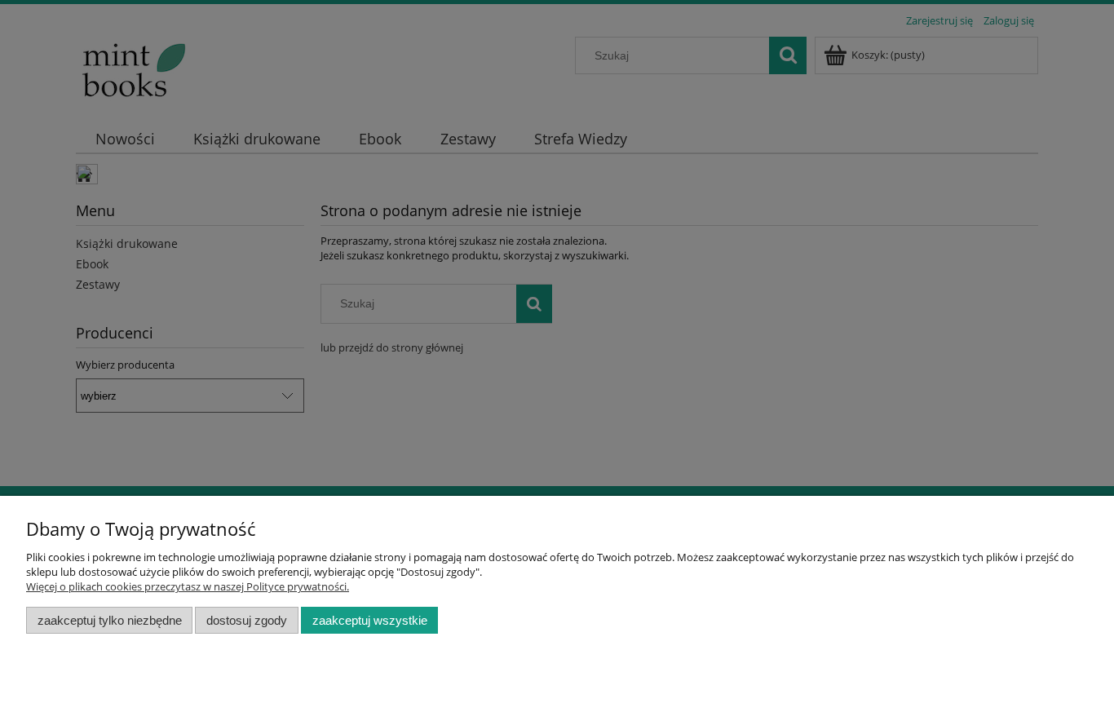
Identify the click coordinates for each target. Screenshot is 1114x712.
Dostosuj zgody (246, 620)
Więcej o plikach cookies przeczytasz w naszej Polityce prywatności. (187, 586)
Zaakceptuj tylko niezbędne (110, 620)
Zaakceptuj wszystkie (369, 620)
